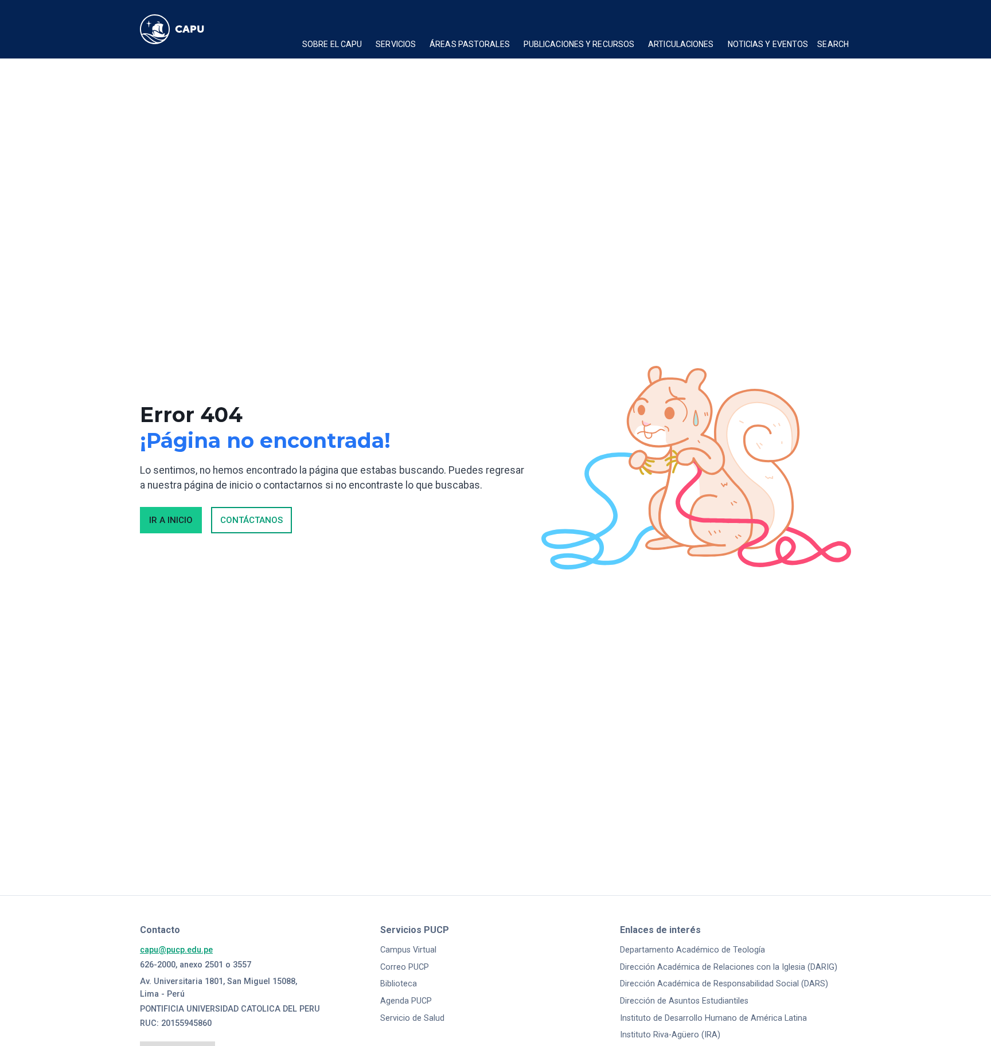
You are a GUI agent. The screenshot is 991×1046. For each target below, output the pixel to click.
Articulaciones (680, 44)
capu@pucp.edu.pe (176, 950)
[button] (332, 46)
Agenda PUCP (406, 1001)
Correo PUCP (404, 967)
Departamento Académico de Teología (692, 950)
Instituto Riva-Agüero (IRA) (670, 1035)
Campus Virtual (408, 950)
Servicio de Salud (412, 1018)
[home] (183, 29)
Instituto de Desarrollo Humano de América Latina (713, 1018)
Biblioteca (398, 984)
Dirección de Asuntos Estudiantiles (684, 1001)
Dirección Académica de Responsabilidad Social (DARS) (724, 984)
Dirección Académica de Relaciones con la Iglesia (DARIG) (728, 967)
